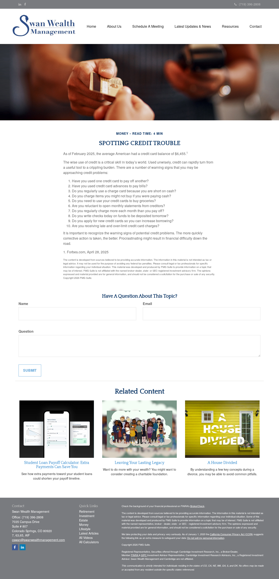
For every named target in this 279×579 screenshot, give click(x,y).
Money (83, 524)
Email (147, 303)
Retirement (86, 511)
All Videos (86, 537)
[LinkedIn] (20, 4)
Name (23, 303)
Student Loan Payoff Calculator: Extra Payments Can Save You (56, 465)
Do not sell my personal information (205, 538)
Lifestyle (84, 529)
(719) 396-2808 (249, 4)
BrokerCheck (197, 506)
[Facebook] (25, 4)
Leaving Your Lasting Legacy (139, 463)
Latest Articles (89, 533)
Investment (86, 516)
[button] (114, 26)
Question (26, 331)
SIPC (144, 555)
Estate (83, 520)
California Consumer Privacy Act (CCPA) (231, 534)
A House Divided (222, 463)
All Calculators (89, 542)
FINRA (135, 555)
